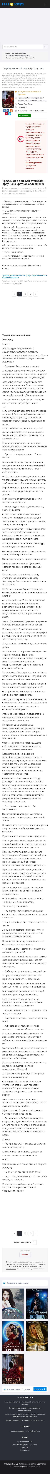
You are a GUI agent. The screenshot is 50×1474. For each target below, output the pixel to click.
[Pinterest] (6, 113)
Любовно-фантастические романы (18, 56)
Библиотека (25, 1450)
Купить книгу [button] (24, 115)
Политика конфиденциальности (25, 1445)
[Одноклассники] (11, 110)
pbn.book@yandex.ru (32, 1431)
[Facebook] (8, 110)
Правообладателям (25, 1442)
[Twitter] (9, 113)
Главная (7, 53)
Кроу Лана (28, 104)
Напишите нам (11, 1269)
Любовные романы (19, 53)
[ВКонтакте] (4, 110)
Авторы (25, 1447)
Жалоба (25, 1255)
